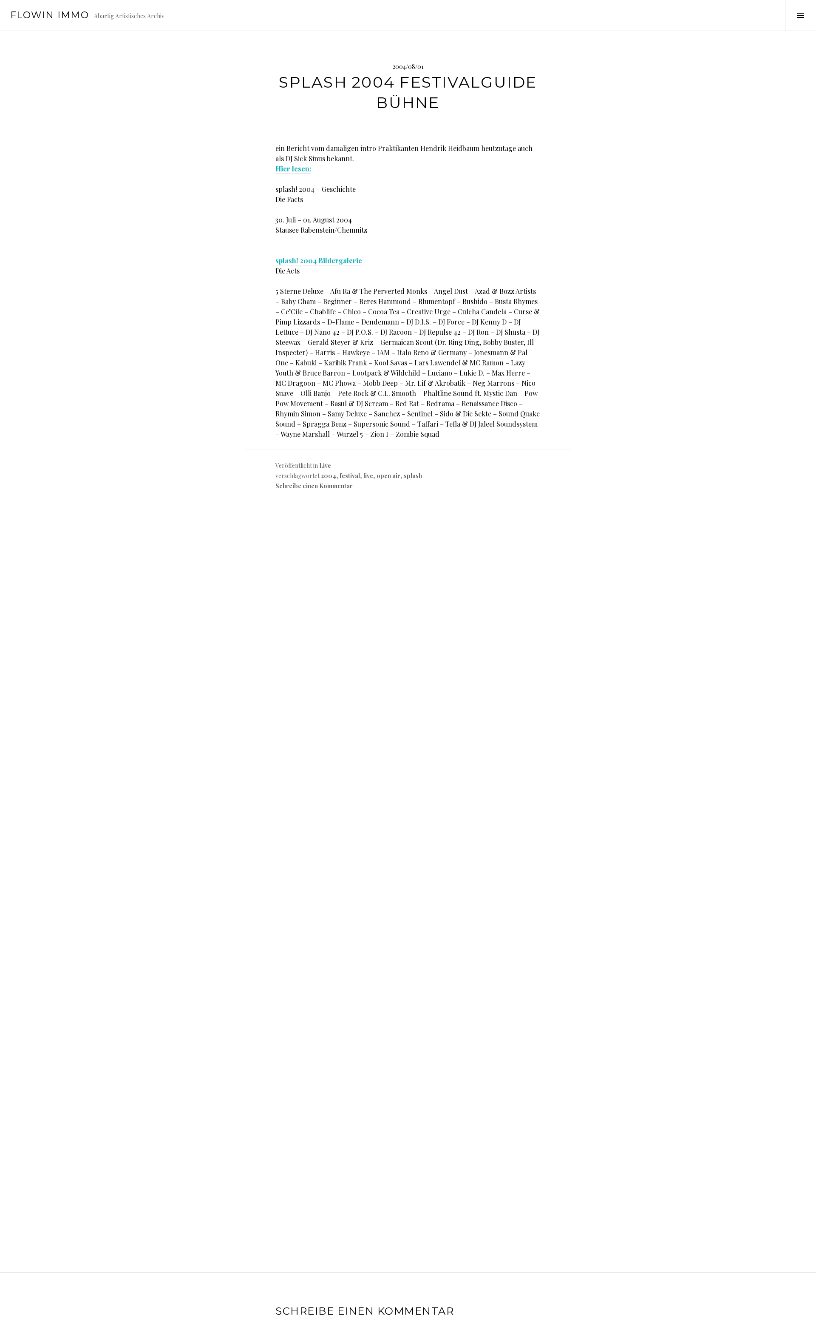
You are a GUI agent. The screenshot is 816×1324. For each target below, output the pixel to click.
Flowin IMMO (49, 15)
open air (388, 476)
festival (350, 476)
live (368, 476)
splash (413, 476)
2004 (328, 476)
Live (325, 465)
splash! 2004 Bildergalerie (318, 260)
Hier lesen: (293, 168)
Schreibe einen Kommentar (314, 486)
